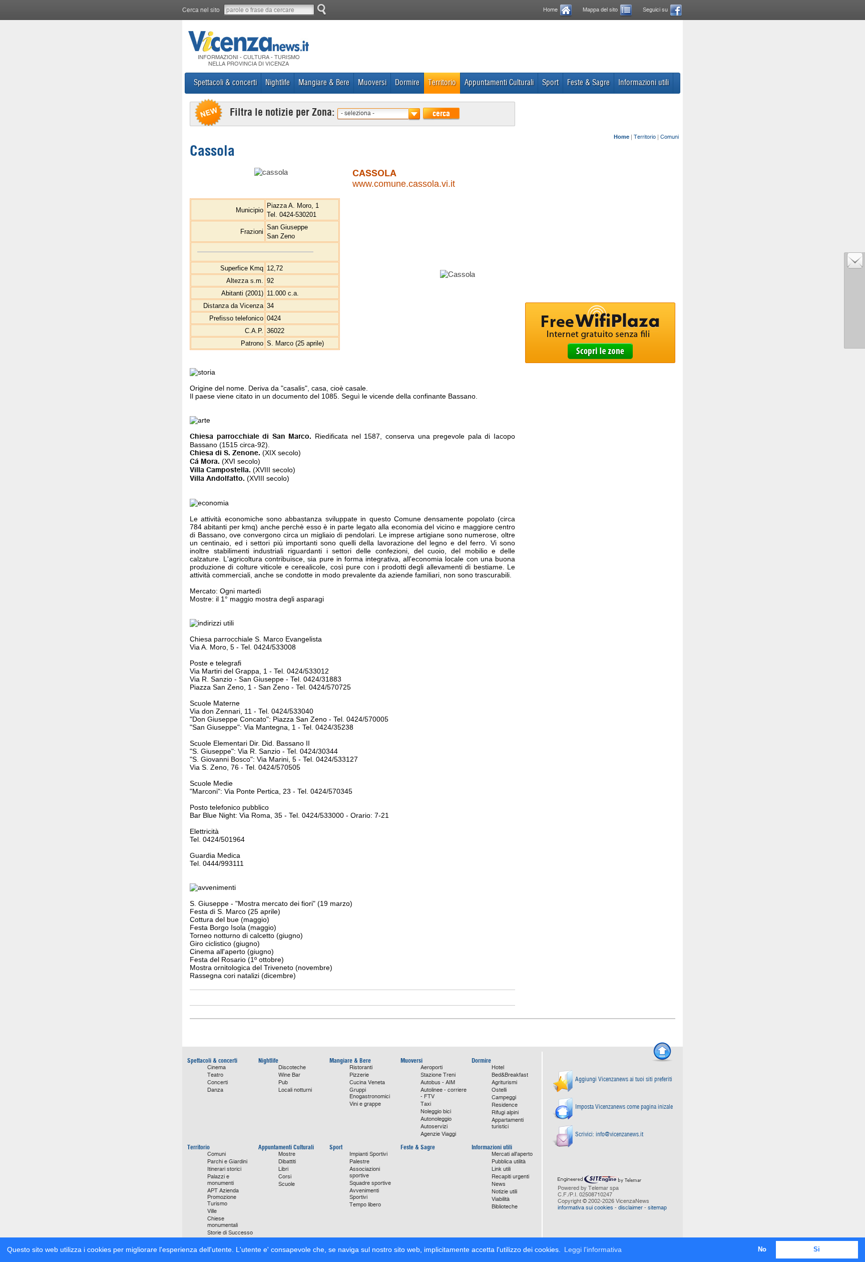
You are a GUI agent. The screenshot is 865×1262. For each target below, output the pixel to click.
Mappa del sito (600, 10)
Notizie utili (504, 1191)
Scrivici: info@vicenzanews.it (609, 1134)
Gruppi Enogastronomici (369, 1093)
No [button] (762, 1249)
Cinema (216, 1067)
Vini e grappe (365, 1104)
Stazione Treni (438, 1075)
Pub (283, 1082)
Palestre (359, 1161)
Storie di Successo (230, 1232)
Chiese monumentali (222, 1221)
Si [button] (816, 1249)
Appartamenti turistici (508, 1123)
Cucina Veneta (367, 1082)
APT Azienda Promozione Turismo (223, 1197)
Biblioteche (505, 1206)
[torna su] (662, 1060)
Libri (283, 1169)
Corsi (284, 1176)
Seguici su (655, 10)
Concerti (217, 1082)
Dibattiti (287, 1161)
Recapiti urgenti (510, 1176)
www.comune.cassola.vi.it (403, 184)
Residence (505, 1105)
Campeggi (504, 1097)
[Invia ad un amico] (855, 265)
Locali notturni (295, 1090)
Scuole (286, 1184)
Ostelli (499, 1090)
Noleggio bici (435, 1111)
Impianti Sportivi (368, 1154)
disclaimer (630, 1207)
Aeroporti (431, 1067)
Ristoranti (360, 1067)
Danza (215, 1090)
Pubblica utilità (509, 1161)
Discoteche (292, 1067)
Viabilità (501, 1199)
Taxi (425, 1104)
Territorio (645, 137)
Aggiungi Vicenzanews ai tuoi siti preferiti (623, 1079)
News (499, 1184)
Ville (212, 1211)
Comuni (669, 137)
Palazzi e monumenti (220, 1179)
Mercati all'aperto (512, 1154)
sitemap (657, 1207)
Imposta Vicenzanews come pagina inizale (624, 1106)
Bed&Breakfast (510, 1075)
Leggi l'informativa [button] (593, 1249)
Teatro (215, 1075)
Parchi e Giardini (227, 1161)
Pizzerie (359, 1075)
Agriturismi (504, 1082)
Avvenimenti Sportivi (364, 1193)
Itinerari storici (224, 1169)
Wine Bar (289, 1075)
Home (550, 10)
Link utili (501, 1169)
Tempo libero (365, 1204)
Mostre (286, 1154)
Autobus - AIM (437, 1082)
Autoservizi (434, 1126)
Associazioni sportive (364, 1172)
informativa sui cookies (585, 1207)
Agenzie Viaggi (438, 1134)
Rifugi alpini (505, 1112)
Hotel (498, 1067)
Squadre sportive (370, 1183)
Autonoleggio (436, 1119)
